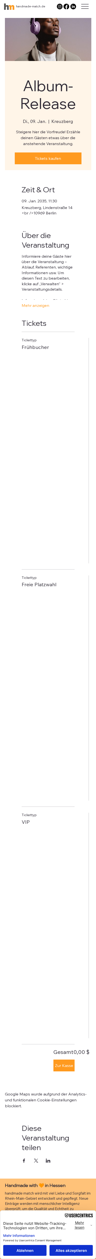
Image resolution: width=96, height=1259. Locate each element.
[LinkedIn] (73, 6)
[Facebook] (66, 6)
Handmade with (22, 1185)
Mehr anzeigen (35, 305)
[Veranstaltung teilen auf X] (36, 1161)
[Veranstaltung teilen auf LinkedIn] (48, 1161)
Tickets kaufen (48, 158)
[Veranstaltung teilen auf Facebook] (24, 1161)
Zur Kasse (64, 1065)
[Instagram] (60, 6)
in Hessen (54, 1185)
